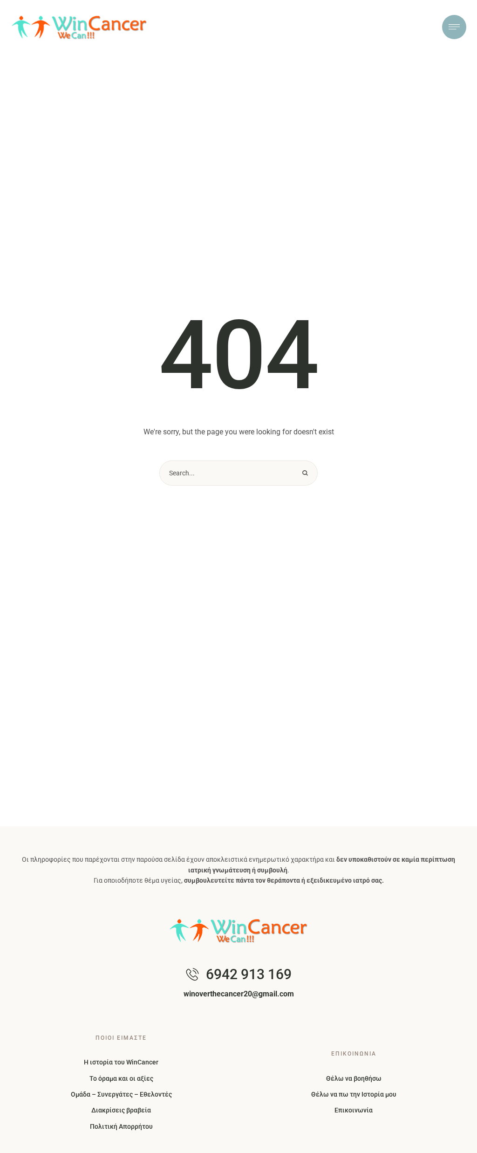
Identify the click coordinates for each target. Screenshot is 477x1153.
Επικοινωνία (353, 1110)
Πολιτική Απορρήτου (121, 1126)
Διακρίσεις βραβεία (121, 1110)
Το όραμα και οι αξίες (121, 1078)
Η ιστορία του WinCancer (121, 1062)
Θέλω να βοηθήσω (354, 1078)
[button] (451, 1141)
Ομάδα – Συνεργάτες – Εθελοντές (121, 1094)
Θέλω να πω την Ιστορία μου (353, 1094)
